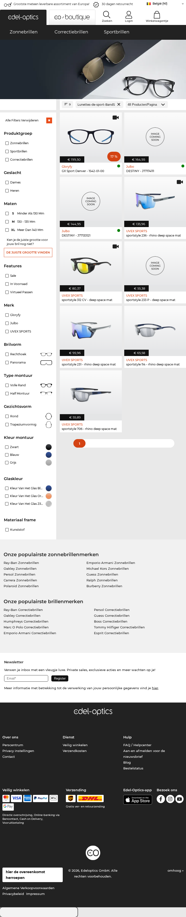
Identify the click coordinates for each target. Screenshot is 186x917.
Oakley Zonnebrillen (20, 568)
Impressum (35, 894)
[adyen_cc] (6, 798)
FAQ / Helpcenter (137, 745)
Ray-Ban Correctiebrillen (23, 610)
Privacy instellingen (18, 751)
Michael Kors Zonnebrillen (107, 568)
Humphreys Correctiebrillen (26, 621)
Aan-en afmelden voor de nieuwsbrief (144, 754)
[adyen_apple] (53, 798)
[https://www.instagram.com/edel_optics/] (170, 800)
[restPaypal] (40, 798)
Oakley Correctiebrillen (22, 615)
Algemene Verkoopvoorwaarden (28, 888)
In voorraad (18, 284)
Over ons (10, 737)
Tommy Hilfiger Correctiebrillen (119, 627)
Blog (127, 762)
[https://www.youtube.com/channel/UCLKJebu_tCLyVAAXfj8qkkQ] (179, 800)
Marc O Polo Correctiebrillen (26, 627)
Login (129, 21)
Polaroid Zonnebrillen (21, 586)
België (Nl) (160, 3)
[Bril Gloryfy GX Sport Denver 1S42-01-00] (91, 135)
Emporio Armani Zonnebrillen (110, 563)
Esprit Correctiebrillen (111, 633)
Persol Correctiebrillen (112, 610)
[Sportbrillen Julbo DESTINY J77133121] (91, 199)
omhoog (175, 870)
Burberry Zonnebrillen (104, 586)
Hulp (127, 737)
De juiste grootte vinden (28, 252)
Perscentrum (12, 745)
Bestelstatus (133, 768)
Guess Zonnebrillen (102, 574)
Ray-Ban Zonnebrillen (21, 563)
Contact (8, 757)
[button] (23, 17)
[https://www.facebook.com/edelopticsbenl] (161, 800)
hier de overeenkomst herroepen (25, 875)
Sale (13, 275)
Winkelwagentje (157, 21)
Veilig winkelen (75, 745)
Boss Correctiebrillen (110, 621)
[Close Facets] (28, 104)
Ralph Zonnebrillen (102, 580)
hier (155, 688)
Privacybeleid (13, 894)
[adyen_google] (8, 807)
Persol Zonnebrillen (19, 574)
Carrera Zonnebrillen (20, 580)
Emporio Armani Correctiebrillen (30, 633)
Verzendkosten (75, 751)
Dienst (68, 737)
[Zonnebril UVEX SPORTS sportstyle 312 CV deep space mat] (91, 263)
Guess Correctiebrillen (112, 615)
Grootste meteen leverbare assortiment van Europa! (51, 4)
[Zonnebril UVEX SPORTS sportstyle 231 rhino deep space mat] (91, 328)
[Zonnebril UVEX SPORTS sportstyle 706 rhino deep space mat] (91, 392)
